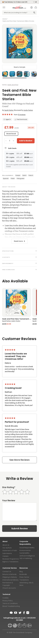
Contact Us (6, 571)
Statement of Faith (9, 550)
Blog (21, 571)
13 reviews (21, 115)
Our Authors (7, 548)
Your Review (8, 500)
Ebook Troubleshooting (11, 606)
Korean (18, 175)
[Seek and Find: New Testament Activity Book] (16, 302)
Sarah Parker (8, 110)
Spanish (6, 178)
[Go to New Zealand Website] (25, 624)
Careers (5, 556)
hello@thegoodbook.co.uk (14, 618)
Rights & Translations (10, 562)
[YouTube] (16, 612)
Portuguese (20, 178)
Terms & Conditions (10, 603)
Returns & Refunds (9, 574)
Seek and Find (12, 85)
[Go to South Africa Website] (29, 624)
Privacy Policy (7, 601)
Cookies (5, 598)
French (31, 175)
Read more (18, 241)
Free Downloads (22, 119)
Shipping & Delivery (9, 577)
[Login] (31, 7)
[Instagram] (27, 612)
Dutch (24, 175)
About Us (5, 545)
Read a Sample (19, 67)
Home (4, 19)
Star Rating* (8, 487)
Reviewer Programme (10, 559)
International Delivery (10, 580)
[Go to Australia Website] (20, 624)
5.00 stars (7, 114)
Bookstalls (23, 574)
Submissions (7, 553)
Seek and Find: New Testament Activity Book (16, 319)
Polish (13, 178)
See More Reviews (19, 459)
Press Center (24, 577)
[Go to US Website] (15, 624)
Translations (24, 580)
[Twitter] (20, 612)
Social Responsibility (27, 548)
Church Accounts (9, 588)
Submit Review (19, 528)
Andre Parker (28, 110)
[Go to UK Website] (10, 624)
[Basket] (36, 8)
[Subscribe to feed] (11, 612)
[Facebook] (24, 612)
